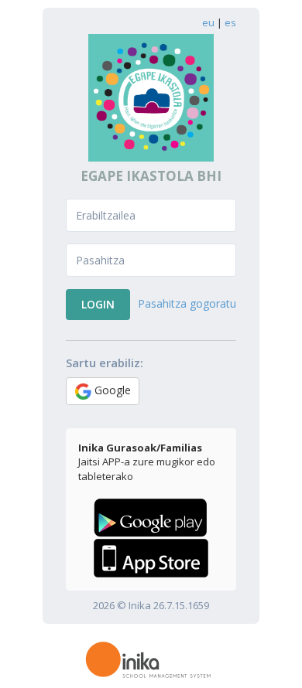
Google (111, 390)
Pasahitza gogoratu (187, 303)
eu (208, 22)
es (230, 22)
